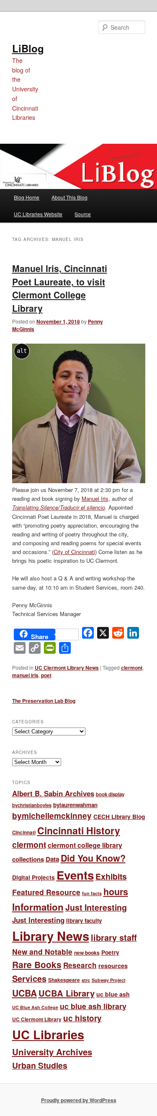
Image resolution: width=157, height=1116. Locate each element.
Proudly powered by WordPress (78, 1100)
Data (52, 859)
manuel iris (25, 675)
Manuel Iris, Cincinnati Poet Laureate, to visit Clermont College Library (59, 288)
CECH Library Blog (119, 816)
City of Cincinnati (74, 552)
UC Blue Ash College (35, 1007)
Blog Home (26, 197)
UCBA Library (67, 993)
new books (87, 952)
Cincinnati (24, 832)
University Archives (52, 1052)
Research (80, 965)
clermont (131, 667)
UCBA (24, 993)
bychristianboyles (31, 805)
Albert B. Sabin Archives (53, 793)
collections (28, 859)
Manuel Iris (95, 498)
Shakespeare (64, 980)
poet (46, 675)
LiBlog (28, 48)
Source (83, 214)
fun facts (92, 893)
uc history (82, 1018)
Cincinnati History (78, 830)
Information (38, 907)
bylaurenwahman (75, 805)
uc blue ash (113, 994)
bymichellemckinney (52, 815)
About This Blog (69, 197)
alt (22, 350)
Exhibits (111, 876)
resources (113, 965)
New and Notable (42, 951)
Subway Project (109, 980)
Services (29, 978)
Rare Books (37, 964)
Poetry (110, 952)
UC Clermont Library (37, 1019)
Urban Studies (39, 1065)
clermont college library (85, 845)
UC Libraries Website (38, 214)
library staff (114, 937)
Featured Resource (46, 892)
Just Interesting (96, 907)
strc (86, 980)
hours (115, 891)
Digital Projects (33, 877)
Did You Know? (93, 858)
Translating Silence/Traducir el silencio (58, 507)
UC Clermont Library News (67, 667)
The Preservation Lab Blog (43, 700)
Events (75, 875)
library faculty (84, 920)
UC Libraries (48, 1034)
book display (110, 794)
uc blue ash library (93, 1006)
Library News (50, 936)
